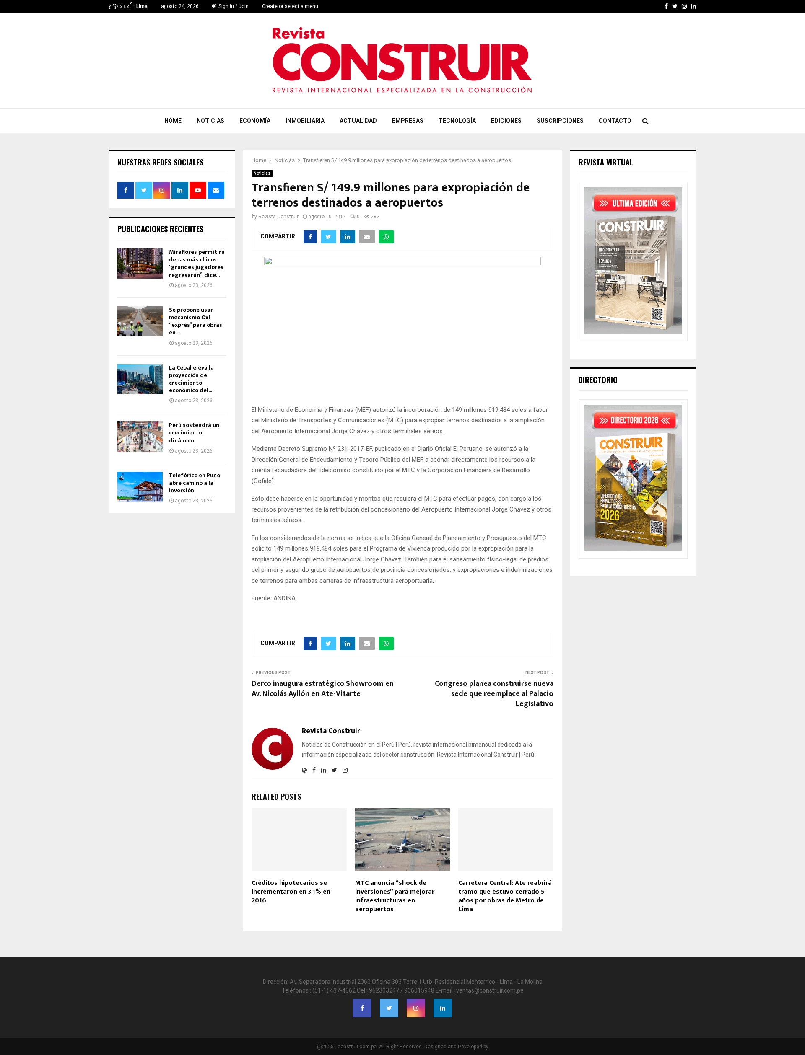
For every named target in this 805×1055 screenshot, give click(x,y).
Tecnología (457, 120)
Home (173, 120)
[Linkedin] (443, 1008)
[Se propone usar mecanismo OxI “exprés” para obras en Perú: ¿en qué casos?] (140, 321)
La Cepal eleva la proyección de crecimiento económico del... (191, 379)
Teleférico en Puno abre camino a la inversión (194, 483)
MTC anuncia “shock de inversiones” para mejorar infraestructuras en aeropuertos (394, 896)
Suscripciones (560, 120)
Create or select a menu (290, 6)
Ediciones (506, 120)
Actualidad (358, 120)
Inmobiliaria (305, 120)
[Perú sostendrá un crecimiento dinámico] (140, 436)
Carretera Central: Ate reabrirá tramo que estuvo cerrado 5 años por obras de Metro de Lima (505, 896)
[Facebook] (362, 1008)
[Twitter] (389, 1008)
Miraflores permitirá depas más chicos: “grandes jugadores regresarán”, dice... (197, 263)
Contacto (615, 120)
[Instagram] (416, 1008)
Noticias (210, 120)
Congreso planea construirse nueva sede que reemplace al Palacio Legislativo (494, 693)
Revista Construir (278, 217)
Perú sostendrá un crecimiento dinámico (194, 432)
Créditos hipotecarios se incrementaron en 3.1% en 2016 (291, 891)
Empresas (407, 120)
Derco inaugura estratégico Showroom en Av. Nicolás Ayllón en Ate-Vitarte (323, 688)
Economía (254, 120)
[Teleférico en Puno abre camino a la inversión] (140, 487)
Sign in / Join (233, 6)
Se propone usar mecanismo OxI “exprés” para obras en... (195, 321)
